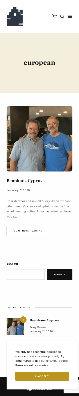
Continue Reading (28, 230)
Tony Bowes (38, 327)
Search (12, 264)
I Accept (42, 376)
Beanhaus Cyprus (24, 181)
